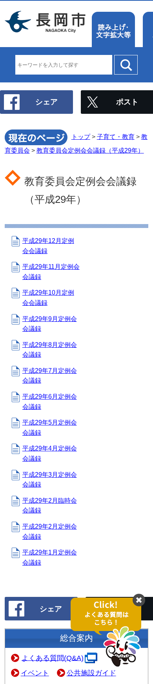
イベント (35, 673)
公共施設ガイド (91, 673)
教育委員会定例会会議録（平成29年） (90, 150)
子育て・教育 (116, 136)
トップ (80, 136)
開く (110, 633)
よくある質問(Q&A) (53, 658)
